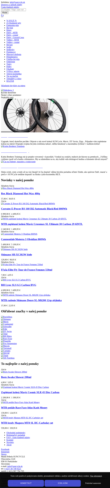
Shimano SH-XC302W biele (16, 254)
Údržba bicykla (12, 59)
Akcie (9, 445)
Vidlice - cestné (12, 42)
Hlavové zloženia (13, 54)
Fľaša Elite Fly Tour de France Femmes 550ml (26, 269)
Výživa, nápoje (12, 71)
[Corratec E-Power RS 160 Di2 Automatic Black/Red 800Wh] (28, 203)
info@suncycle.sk (17, 2)
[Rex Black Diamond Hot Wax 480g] (17, 188)
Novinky (10, 442)
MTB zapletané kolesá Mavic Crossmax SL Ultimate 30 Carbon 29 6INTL (42, 224)
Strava (3, 454)
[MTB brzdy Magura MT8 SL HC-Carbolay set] (22, 418)
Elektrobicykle (12, 25)
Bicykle (9, 28)
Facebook (5, 449)
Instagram (5, 452)
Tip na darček (12, 76)
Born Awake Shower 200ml (16, 377)
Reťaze (9, 45)
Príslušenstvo (12, 57)
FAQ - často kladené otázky (18, 437)
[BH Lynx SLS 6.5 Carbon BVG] (16, 280)
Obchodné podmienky (15, 433)
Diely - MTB (12, 32)
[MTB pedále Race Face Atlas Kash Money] (20, 402)
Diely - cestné (12, 35)
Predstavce (11, 52)
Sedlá (8, 47)
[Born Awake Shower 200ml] (14, 372)
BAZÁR (10, 81)
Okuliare (10, 69)
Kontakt (9, 440)
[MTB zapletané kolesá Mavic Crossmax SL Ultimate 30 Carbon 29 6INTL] (34, 219)
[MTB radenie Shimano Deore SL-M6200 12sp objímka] (25, 295)
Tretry (9, 64)
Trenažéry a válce (13, 78)
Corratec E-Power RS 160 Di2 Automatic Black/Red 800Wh (34, 208)
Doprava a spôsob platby (11, 4)
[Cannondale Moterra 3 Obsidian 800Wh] (19, 234)
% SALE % (11, 20)
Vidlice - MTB (12, 40)
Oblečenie (10, 62)
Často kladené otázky (10, 7)
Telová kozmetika (13, 74)
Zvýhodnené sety (13, 23)
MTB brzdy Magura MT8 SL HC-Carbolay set (27, 422)
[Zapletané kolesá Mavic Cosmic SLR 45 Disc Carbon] (25, 387)
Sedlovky (10, 49)
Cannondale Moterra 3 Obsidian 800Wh (23, 239)
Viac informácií (96, 476)
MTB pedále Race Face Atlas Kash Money (24, 407)
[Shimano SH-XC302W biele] (14, 249)
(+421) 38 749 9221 (12, 469)
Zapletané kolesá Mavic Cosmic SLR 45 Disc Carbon (30, 392)
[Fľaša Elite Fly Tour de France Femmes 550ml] (22, 264)
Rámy (9, 30)
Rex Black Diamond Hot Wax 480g (20, 193)
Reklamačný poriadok (15, 435)
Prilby (9, 66)
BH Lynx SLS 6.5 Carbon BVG (18, 285)
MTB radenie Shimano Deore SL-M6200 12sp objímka (31, 300)
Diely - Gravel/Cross (15, 37)
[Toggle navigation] (2, 16)
